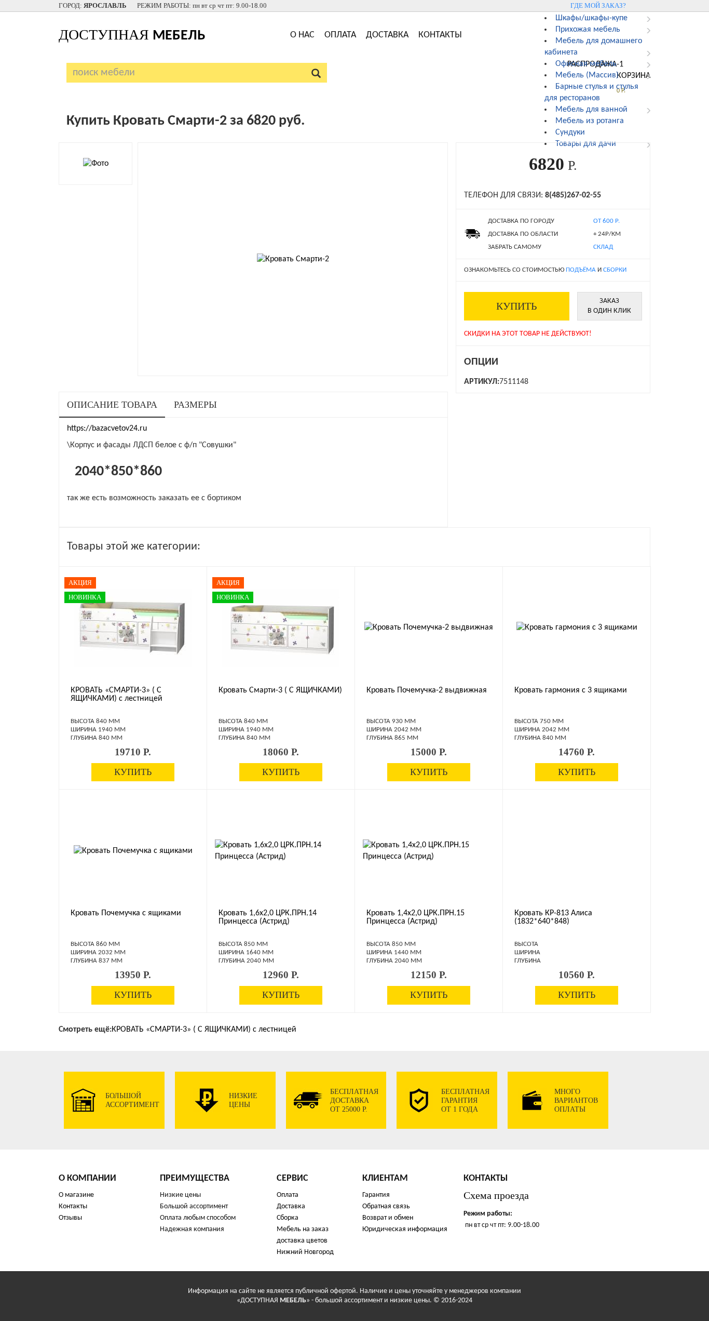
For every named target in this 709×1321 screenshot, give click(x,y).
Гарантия (376, 1195)
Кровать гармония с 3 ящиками (570, 690)
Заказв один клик (609, 306)
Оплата (340, 35)
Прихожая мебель (587, 29)
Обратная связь (386, 1206)
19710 (133, 751)
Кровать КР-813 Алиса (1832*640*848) (553, 917)
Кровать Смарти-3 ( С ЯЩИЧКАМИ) (280, 690)
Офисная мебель (586, 64)
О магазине (76, 1195)
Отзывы (70, 1218)
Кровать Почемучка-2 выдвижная (426, 690)
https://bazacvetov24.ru (107, 428)
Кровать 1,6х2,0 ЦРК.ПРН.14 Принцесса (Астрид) (268, 917)
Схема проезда (496, 1195)
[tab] (112, 405)
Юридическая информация (404, 1229)
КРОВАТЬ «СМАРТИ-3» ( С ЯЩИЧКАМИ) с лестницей (116, 694)
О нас (302, 35)
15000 (429, 751)
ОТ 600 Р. (606, 221)
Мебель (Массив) (587, 75)
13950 (133, 974)
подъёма (581, 269)
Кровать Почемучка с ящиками (126, 913)
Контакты (440, 35)
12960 (281, 974)
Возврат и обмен (387, 1218)
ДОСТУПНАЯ (132, 34)
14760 (576, 751)
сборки (614, 269)
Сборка (287, 1218)
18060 (281, 751)
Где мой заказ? (598, 5)
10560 (576, 974)
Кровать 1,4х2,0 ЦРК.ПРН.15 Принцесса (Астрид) (415, 917)
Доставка (387, 35)
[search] (316, 73)
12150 (429, 974)
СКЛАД (603, 247)
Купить (516, 306)
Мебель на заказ (303, 1229)
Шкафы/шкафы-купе (591, 18)
